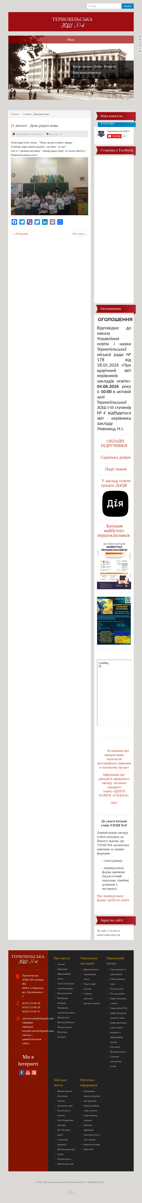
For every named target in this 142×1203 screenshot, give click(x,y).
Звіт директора (90, 1100)
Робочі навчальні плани (117, 981)
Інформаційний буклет (63, 976)
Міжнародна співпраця (62, 1000)
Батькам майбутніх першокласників (114, 530)
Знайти (128, 6)
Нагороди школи (64, 993)
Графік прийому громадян (91, 1118)
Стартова (15, 114)
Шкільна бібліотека (65, 1022)
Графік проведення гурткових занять (118, 1015)
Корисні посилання (92, 1144)
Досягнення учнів (65, 1105)
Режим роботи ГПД (118, 1008)
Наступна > (79, 233)
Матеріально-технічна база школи (66, 1010)
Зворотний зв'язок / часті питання (92, 1137)
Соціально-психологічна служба (115, 1061)
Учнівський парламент (62, 1142)
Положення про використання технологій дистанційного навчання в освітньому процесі (114, 759)
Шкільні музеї (63, 1017)
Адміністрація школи (90, 976)
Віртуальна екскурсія (62, 1034)
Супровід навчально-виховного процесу (92, 998)
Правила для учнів (65, 1163)
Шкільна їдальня (64, 1027)
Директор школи (91, 969)
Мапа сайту (89, 1149)
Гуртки (60, 1154)
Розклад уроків (116, 988)
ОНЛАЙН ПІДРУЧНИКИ (114, 443)
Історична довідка (65, 988)
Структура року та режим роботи (118, 972)
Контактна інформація (89, 1127)
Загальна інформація (62, 966)
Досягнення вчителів (62, 1098)
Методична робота (118, 1051)
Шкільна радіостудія (66, 1149)
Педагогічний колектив (89, 986)
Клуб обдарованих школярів (65, 1122)
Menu (71, 39)
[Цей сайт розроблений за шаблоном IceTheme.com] (71, 1189)
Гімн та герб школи (65, 983)
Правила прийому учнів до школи (91, 1108)
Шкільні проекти (64, 1091)
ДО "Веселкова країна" (63, 1132)
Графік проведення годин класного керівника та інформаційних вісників (118, 1032)
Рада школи (115, 1046)
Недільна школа (64, 1159)
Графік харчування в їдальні (118, 1001)
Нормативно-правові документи (92, 1093)
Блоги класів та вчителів (64, 1113)
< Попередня (21, 233)
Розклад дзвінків (117, 993)
